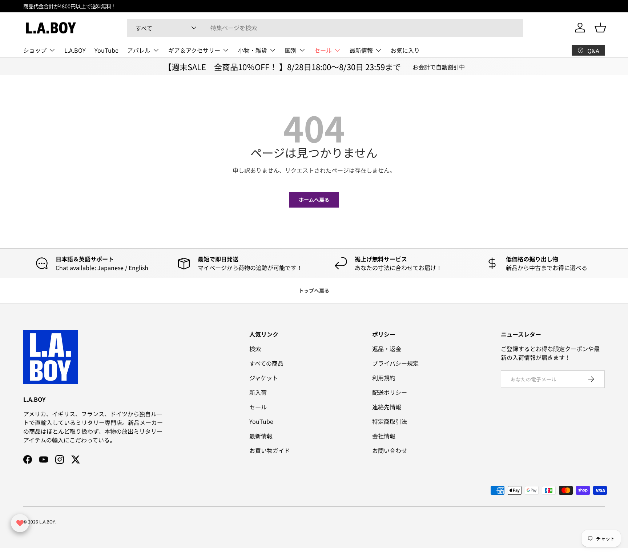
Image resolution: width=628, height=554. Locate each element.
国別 (291, 50)
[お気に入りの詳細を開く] (20, 523)
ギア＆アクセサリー (194, 50)
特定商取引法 (389, 421)
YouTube (106, 50)
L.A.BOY (75, 50)
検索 (255, 348)
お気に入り (405, 50)
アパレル (138, 50)
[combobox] (325, 27)
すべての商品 (266, 363)
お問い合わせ (389, 450)
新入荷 (258, 392)
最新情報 (361, 50)
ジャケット (263, 377)
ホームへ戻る (314, 199)
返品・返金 (386, 348)
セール (323, 50)
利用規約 (383, 377)
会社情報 (383, 435)
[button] (600, 28)
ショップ (35, 50)
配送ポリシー (389, 392)
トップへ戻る (314, 290)
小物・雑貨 (252, 50)
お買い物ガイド (269, 450)
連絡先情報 (386, 406)
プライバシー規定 (395, 363)
